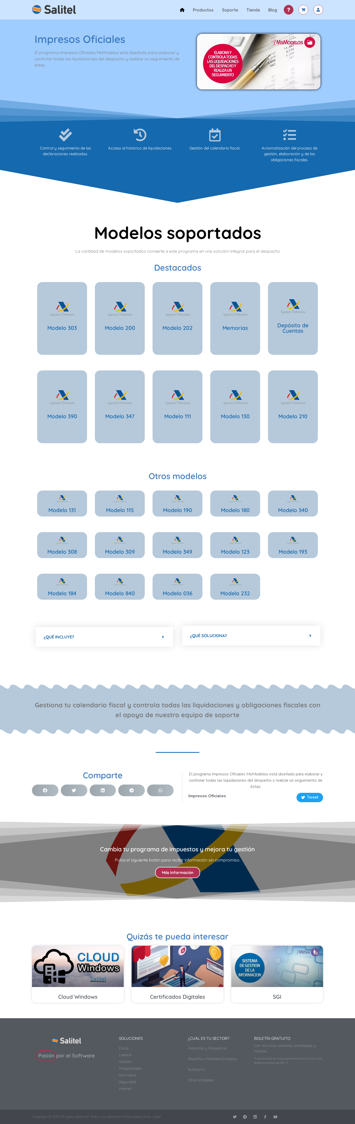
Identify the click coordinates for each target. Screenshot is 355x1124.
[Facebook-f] (265, 1117)
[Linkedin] (255, 1117)
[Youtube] (275, 1117)
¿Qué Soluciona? (208, 635)
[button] (104, 637)
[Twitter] (235, 1117)
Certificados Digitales (177, 996)
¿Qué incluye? (59, 636)
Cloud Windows (77, 996)
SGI (277, 996)
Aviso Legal (152, 1116)
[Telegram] (245, 1117)
